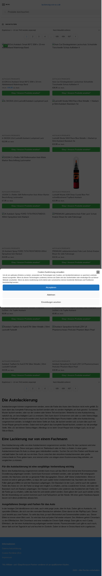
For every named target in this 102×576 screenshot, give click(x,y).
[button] (98, 272)
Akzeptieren (51, 287)
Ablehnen (51, 295)
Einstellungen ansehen (51, 302)
